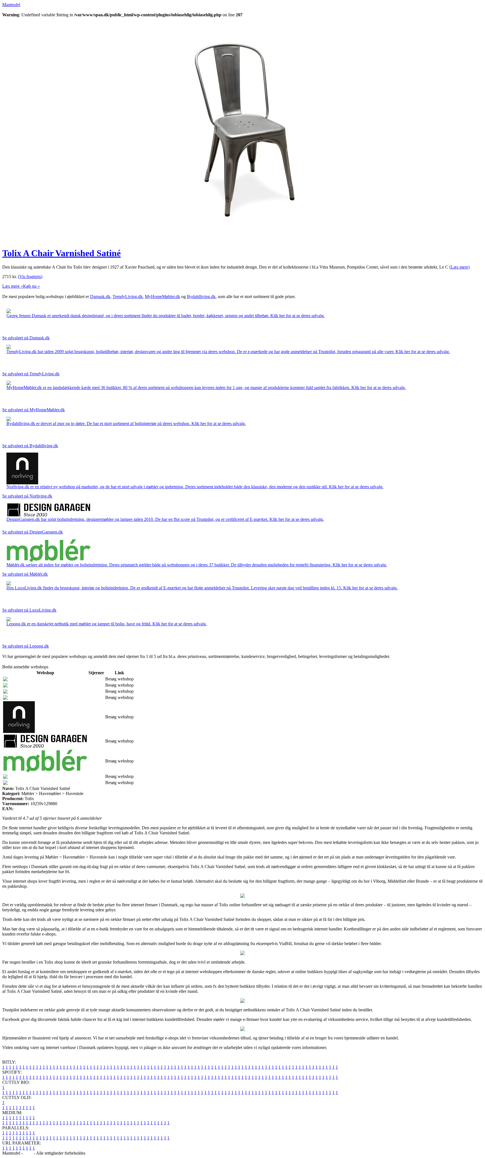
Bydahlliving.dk (201, 296)
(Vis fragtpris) (30, 276)
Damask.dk (100, 296)
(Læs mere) (459, 267)
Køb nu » (31, 286)
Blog (28, 1153)
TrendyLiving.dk (128, 296)
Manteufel (11, 4)
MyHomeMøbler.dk (162, 296)
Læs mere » (12, 286)
